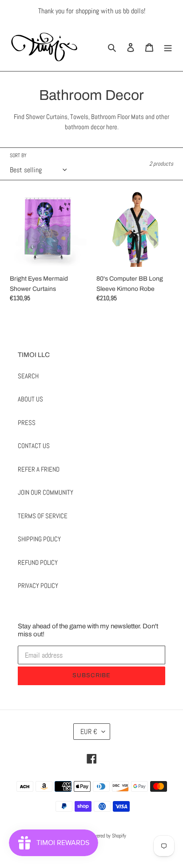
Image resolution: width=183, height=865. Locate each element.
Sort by (18, 155)
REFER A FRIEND (39, 469)
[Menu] (168, 46)
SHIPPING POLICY (39, 539)
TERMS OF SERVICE (43, 516)
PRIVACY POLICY (38, 585)
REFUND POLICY (38, 562)
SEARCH (28, 376)
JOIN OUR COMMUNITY (45, 492)
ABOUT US (30, 399)
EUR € (88, 731)
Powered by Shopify (107, 835)
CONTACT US (34, 445)
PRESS (27, 422)
